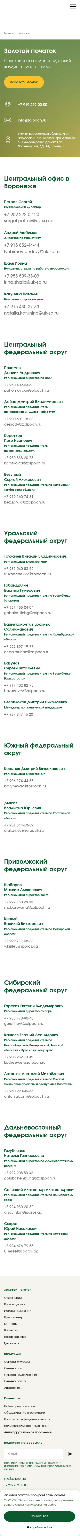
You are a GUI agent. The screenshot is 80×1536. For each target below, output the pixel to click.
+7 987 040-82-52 (18, 1066)
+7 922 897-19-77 (18, 1144)
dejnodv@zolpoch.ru (22, 922)
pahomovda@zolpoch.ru (26, 888)
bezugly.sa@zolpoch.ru (24, 999)
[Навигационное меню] (73, 7)
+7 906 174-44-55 (18, 1278)
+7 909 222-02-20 (21, 712)
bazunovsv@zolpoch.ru (24, 1188)
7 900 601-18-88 (19, 916)
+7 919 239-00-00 (32, 353)
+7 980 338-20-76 (18, 955)
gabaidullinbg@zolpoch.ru (27, 1110)
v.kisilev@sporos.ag (21, 1444)
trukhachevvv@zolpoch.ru (27, 1071)
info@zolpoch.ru (32, 369)
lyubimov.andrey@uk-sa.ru (32, 749)
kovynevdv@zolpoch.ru (25, 1284)
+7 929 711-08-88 (18, 1438)
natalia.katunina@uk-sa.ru (31, 810)
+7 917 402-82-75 (18, 1183)
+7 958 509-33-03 (21, 773)
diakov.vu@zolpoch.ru (24, 1328)
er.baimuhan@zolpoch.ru (26, 1149)
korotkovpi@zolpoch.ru (24, 961)
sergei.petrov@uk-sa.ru (28, 718)
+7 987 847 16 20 (18, 1212)
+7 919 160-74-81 (18, 994)
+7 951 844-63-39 (18, 1322)
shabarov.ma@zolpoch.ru (27, 1405)
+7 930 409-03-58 (18, 882)
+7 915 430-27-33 (21, 804)
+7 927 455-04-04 (18, 1105)
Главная (9, 33)
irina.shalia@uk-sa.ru (25, 779)
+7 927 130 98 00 (18, 1399)
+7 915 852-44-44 (21, 743)
